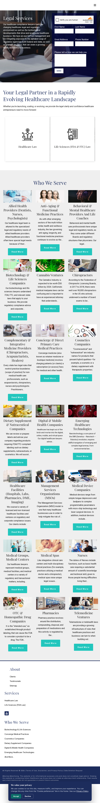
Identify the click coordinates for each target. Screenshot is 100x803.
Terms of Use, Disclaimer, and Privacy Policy (44, 771)
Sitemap (13, 686)
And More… (9, 757)
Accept (16, 796)
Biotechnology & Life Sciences (18, 729)
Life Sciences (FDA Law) (15, 705)
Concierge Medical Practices (17, 734)
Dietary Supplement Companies (18, 743)
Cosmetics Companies (14, 739)
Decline (28, 796)
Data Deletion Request (73, 771)
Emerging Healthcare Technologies (19, 752)
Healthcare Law (27, 146)
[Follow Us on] (7, 713)
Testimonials (15, 681)
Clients (13, 676)
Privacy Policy (82, 791)
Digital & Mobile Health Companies (19, 748)
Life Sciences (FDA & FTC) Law (72, 146)
